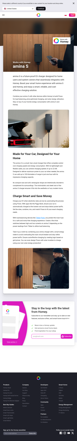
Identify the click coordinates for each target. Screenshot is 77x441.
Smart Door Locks (8, 410)
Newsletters (25, 403)
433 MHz (61, 395)
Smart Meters (7, 420)
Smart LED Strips (8, 415)
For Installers (44, 417)
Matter (60, 398)
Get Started (44, 387)
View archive (11, 342)
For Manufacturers (46, 419)
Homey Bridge (7, 398)
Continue (41, 9)
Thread (61, 401)
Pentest (43, 410)
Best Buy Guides (8, 405)
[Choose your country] (65, 15)
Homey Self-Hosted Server (10, 395)
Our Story (25, 390)
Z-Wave (61, 387)
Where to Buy (26, 395)
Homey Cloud (7, 387)
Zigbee (61, 390)
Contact (24, 406)
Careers (24, 387)
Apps (42, 405)
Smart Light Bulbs (8, 418)
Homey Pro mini (7, 393)
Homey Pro (6, 390)
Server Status (44, 398)
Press (24, 401)
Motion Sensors (7, 407)
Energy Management (64, 407)
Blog (23, 398)
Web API (43, 393)
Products (6, 385)
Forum (42, 407)
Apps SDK (43, 390)
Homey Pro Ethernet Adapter (11, 401)
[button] (18, 8)
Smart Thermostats (8, 413)
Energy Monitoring (64, 410)
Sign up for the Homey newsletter (14, 430)
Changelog (44, 395)
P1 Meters (62, 413)
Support (24, 393)
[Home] (38, 15)
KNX (60, 393)
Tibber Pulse (40, 218)
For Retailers (44, 422)
